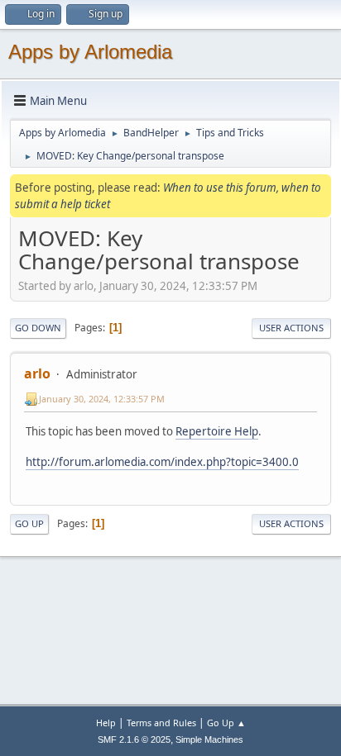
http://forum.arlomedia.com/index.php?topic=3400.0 (162, 461)
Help (106, 722)
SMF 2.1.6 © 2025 (134, 739)
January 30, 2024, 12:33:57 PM (102, 398)
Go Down (38, 327)
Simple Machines (209, 739)
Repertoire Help (216, 431)
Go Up (29, 523)
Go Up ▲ (226, 722)
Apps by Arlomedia (90, 51)
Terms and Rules (161, 722)
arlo (37, 373)
